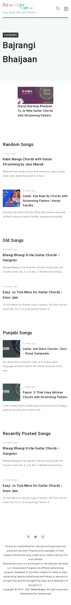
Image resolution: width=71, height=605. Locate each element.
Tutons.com (44, 593)
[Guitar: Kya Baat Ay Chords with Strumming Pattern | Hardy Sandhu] (11, 198)
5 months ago (10, 249)
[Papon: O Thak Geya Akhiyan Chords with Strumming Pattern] (11, 392)
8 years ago (29, 190)
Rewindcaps (38, 589)
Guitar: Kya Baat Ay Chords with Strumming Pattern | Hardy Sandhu (45, 200)
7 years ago (9, 153)
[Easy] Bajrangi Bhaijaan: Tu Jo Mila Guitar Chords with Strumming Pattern (35, 110)
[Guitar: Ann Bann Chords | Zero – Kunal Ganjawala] (11, 349)
